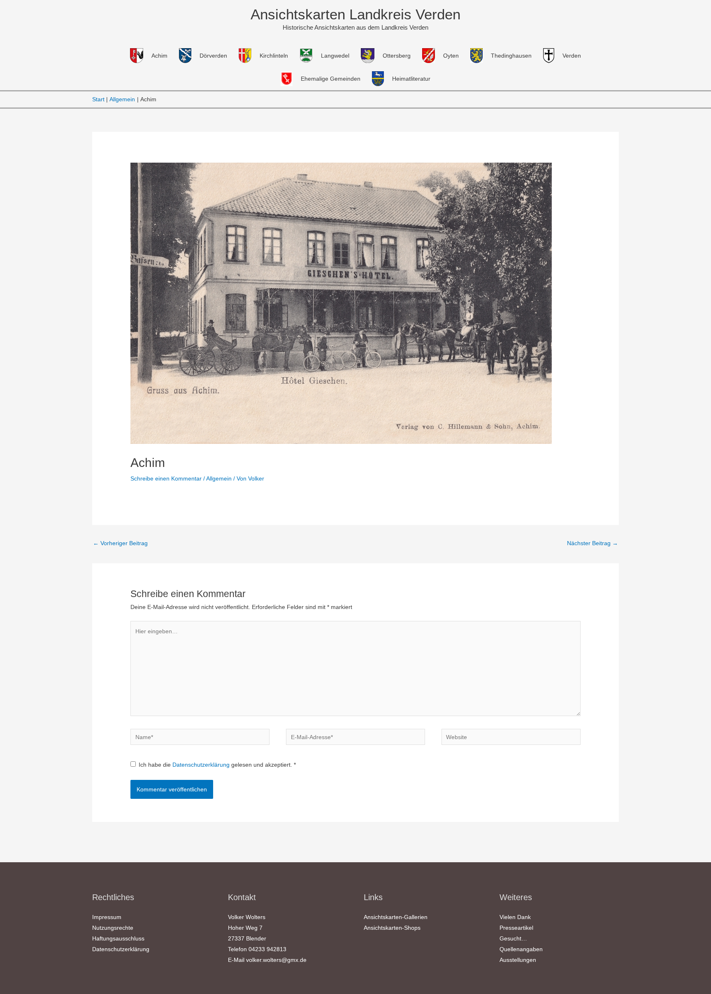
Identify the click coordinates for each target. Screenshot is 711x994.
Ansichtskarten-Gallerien (396, 917)
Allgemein (219, 478)
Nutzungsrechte (112, 927)
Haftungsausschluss (118, 938)
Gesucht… (513, 938)
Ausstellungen (518, 960)
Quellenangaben (521, 949)
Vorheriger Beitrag (120, 543)
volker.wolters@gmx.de (276, 960)
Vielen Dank (515, 917)
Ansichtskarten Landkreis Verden (355, 14)
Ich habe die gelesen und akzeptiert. (217, 764)
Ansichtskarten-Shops (392, 927)
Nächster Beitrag (592, 543)
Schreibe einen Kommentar (166, 478)
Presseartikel (516, 927)
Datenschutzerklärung (201, 764)
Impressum (106, 917)
